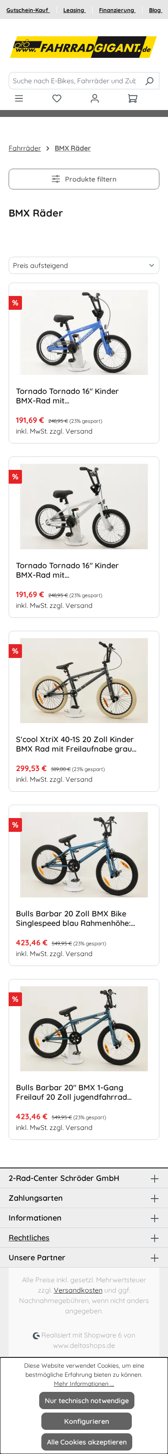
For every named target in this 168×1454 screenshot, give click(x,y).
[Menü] (19, 98)
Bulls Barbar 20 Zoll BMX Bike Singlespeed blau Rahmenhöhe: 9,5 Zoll (73, 918)
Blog (155, 9)
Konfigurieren (86, 1421)
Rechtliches (29, 1238)
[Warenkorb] (132, 98)
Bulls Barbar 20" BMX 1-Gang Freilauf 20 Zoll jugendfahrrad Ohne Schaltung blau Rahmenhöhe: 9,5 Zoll (71, 1092)
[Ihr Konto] (94, 98)
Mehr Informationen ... (84, 1384)
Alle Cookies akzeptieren (87, 1442)
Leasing (74, 9)
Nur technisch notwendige (87, 1400)
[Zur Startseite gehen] (84, 47)
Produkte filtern (89, 179)
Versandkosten (78, 1290)
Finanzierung (117, 9)
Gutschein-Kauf (28, 9)
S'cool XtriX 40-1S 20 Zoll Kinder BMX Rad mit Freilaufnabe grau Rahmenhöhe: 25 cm (75, 744)
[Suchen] (149, 80)
